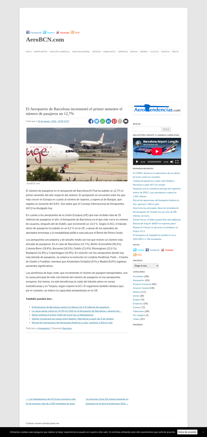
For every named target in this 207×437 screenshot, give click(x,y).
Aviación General (81, 51)
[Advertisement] (103, 19)
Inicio (29, 51)
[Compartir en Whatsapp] (103, 123)
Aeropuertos (40, 51)
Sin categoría (139, 315)
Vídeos (175, 51)
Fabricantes (109, 51)
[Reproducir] (137, 161)
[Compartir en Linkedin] (109, 123)
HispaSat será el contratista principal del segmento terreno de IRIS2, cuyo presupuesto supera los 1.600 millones (157, 192)
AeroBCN (45, 39)
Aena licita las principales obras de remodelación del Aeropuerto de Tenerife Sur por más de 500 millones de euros (156, 212)
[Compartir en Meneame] (120, 123)
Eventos (165, 51)
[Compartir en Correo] (125, 123)
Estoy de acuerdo (187, 432)
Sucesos (154, 51)
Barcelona (67, 328)
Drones (144, 51)
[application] (157, 151)
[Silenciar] (171, 161)
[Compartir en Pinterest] (114, 123)
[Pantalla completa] (177, 161)
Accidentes (138, 276)
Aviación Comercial (60, 51)
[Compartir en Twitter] (97, 123)
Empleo (134, 51)
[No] (203, 432)
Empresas (123, 51)
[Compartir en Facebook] (91, 123)
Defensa (96, 51)
